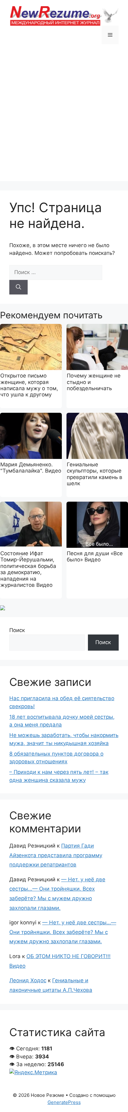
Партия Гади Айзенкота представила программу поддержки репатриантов (55, 855)
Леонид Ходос (27, 980)
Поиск (17, 630)
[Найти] (18, 287)
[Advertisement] (64, 117)
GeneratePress (64, 1102)
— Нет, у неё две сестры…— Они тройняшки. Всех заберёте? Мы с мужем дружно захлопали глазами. (62, 931)
